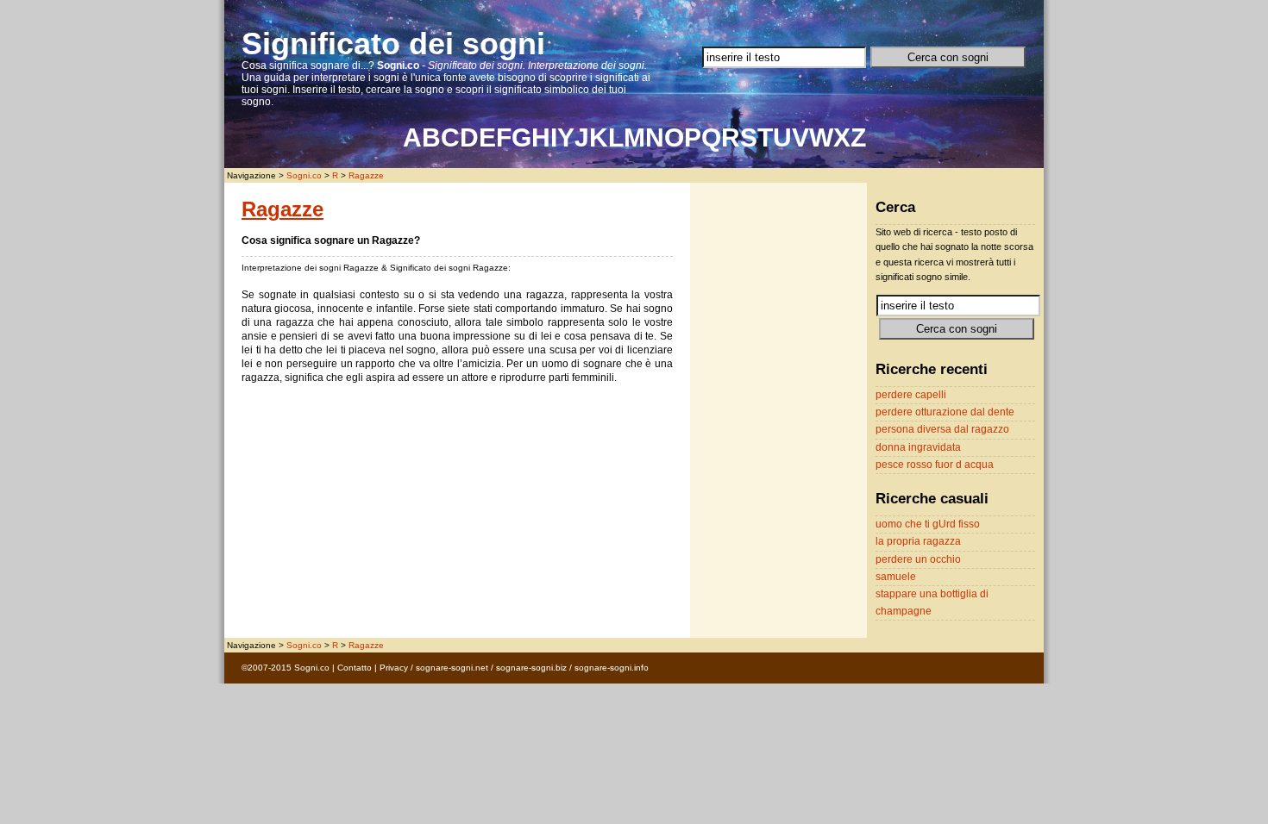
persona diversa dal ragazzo (942, 429)
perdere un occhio (918, 559)
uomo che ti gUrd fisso (928, 524)
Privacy (394, 667)
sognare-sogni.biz (531, 667)
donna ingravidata (918, 447)
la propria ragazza (918, 541)
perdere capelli (911, 395)
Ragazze (366, 175)
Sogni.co (304, 175)
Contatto (354, 667)
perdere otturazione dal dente (945, 412)
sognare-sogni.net (452, 667)
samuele (896, 577)
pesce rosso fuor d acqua (935, 465)
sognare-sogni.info (611, 667)
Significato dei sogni (393, 43)
